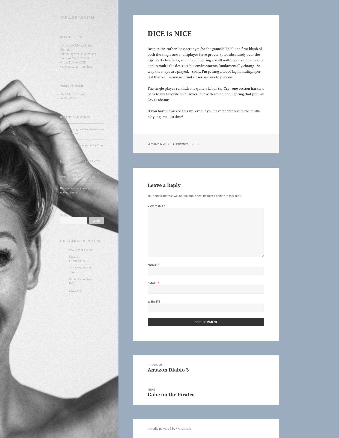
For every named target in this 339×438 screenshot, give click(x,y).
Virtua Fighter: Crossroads (78, 54)
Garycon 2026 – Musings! (76, 67)
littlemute (66, 129)
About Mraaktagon (72, 94)
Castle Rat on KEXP (73, 62)
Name (153, 265)
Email (153, 283)
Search (65, 215)
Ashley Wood (69, 98)
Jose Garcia (66, 161)
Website (154, 301)
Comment (157, 206)
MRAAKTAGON (77, 17)
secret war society (81, 249)
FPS (196, 144)
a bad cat (75, 290)
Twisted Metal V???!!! (74, 58)
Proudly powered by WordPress (169, 429)
